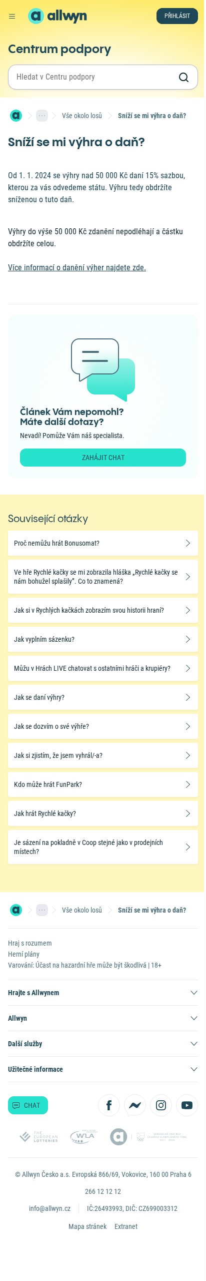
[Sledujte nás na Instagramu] (161, 1105)
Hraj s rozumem (30, 943)
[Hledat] (184, 77)
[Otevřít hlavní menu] (12, 16)
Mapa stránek (87, 1226)
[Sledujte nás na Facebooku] (109, 1105)
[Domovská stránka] (16, 116)
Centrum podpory (59, 48)
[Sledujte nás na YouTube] (187, 1105)
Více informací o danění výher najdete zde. (77, 267)
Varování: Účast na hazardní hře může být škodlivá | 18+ (85, 965)
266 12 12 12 (103, 1191)
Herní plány (24, 954)
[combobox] (94, 77)
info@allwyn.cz (49, 1208)
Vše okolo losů (82, 116)
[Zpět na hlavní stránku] (36, 16)
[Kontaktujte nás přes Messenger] (135, 1105)
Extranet (126, 1226)
